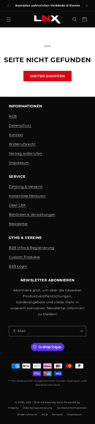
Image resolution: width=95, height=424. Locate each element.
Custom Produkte (24, 257)
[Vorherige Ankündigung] (8, 6)
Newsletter (18, 224)
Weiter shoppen (47, 76)
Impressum (19, 163)
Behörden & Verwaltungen (32, 214)
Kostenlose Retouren (27, 196)
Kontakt (16, 135)
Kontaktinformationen (72, 407)
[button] (9, 19)
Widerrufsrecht (22, 144)
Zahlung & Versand (25, 186)
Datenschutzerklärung (38, 407)
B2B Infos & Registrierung (31, 248)
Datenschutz (20, 125)
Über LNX (17, 205)
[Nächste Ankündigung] (87, 6)
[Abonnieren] (81, 331)
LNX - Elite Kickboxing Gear (44, 402)
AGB (13, 116)
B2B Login (18, 266)
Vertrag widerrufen (25, 153)
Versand (57, 414)
